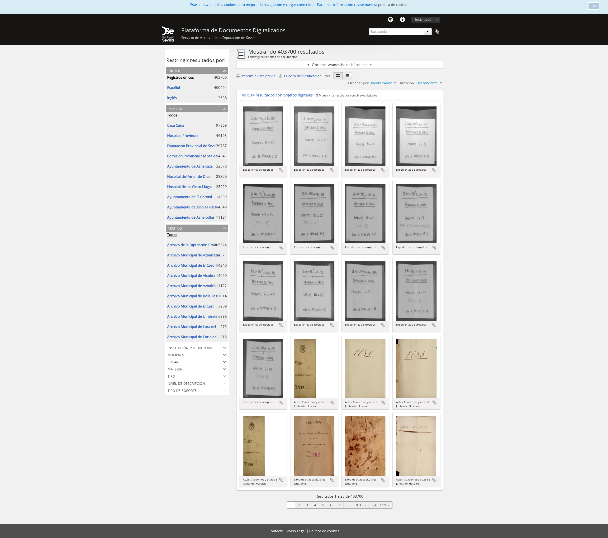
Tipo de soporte (182, 390)
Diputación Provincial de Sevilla (192, 145)
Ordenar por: (359, 83)
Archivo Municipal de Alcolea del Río (197, 275)
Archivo (175, 228)
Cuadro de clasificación (303, 75)
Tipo (171, 376)
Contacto (276, 530)
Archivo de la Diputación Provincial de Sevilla (204, 244)
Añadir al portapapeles (281, 170)
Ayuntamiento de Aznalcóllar (190, 217)
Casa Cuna (175, 125)
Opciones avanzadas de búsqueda (339, 64)
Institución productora (190, 347)
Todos (172, 115)
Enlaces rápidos (402, 20)
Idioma (390, 20)
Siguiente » (380, 505)
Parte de (175, 108)
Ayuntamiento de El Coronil (189, 196)
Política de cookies (324, 530)
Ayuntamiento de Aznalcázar (190, 166)
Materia (175, 368)
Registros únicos (180, 77)
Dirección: (407, 83)
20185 (360, 505)
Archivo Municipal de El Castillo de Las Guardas (206, 306)
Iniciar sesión (424, 19)
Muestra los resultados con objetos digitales (347, 95)
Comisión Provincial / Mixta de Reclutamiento (204, 156)
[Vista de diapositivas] (338, 75)
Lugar (173, 361)
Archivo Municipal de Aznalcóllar (194, 285)
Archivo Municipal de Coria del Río (195, 336)
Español (173, 87)
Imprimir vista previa (258, 75)
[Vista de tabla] (347, 75)
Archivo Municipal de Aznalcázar (193, 255)
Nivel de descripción (186, 383)
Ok (593, 6)
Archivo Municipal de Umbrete (192, 316)
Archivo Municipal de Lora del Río (194, 326)
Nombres (176, 354)
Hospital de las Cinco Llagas (189, 186)
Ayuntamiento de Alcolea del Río (193, 207)
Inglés (172, 97)
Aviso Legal (296, 530)
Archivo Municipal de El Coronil (192, 265)
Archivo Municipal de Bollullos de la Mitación (204, 295)
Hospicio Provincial (183, 135)
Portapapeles (437, 32)
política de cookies (393, 4)
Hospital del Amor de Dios (188, 176)
